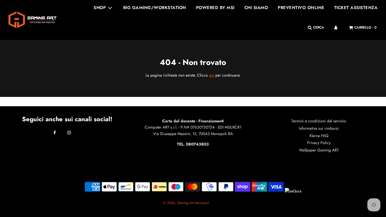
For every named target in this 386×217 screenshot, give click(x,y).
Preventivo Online (301, 8)
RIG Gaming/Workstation (154, 8)
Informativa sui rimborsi (319, 128)
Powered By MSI (215, 8)
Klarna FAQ (318, 135)
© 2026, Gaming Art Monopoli (186, 202)
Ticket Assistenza (356, 8)
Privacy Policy (319, 143)
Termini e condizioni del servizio (318, 121)
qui (211, 75)
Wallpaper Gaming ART (319, 150)
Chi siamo (256, 8)
